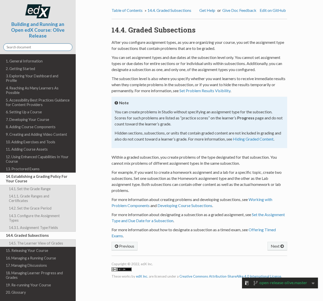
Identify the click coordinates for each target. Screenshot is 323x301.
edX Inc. (142, 276)
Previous (126, 246)
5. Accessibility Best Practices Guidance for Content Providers (38, 102)
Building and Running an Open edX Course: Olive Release (38, 30)
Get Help (207, 10)
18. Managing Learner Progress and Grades (34, 275)
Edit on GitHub (273, 10)
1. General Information (24, 61)
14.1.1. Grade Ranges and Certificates (29, 198)
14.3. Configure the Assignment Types (34, 218)
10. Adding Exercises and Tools (30, 142)
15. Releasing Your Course (27, 250)
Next (275, 246)
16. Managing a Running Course (31, 258)
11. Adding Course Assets (27, 149)
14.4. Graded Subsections (27, 235)
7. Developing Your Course (27, 119)
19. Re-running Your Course (28, 285)
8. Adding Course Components (31, 127)
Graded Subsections (169, 10)
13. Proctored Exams (23, 169)
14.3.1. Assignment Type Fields (33, 227)
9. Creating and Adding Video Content (36, 134)
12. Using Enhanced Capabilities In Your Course (37, 159)
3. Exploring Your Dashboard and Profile (32, 78)
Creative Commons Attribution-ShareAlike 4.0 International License (230, 276)
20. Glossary (16, 292)
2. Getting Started (20, 68)
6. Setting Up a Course (24, 112)
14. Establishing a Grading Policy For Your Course (36, 178)
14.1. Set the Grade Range (30, 189)
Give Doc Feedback (239, 10)
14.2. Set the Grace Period (30, 208)
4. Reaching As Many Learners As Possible (32, 90)
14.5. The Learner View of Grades (36, 243)
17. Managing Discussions (26, 265)
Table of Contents (127, 10)
